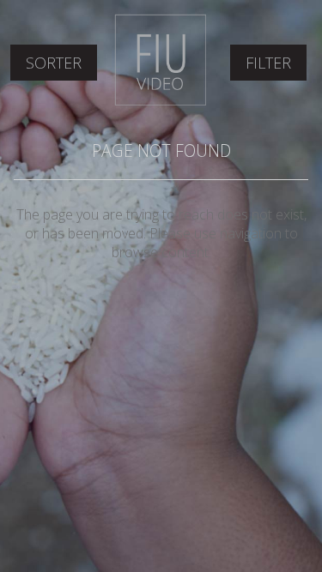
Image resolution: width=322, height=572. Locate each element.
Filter (268, 62)
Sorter (54, 62)
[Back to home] (161, 102)
